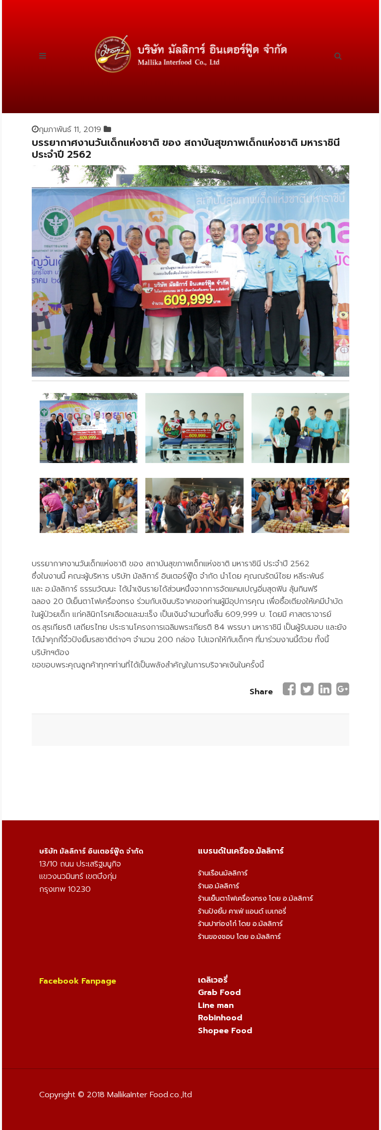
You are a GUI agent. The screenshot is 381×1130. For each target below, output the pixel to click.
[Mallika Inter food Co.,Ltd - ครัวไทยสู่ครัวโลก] (190, 53)
